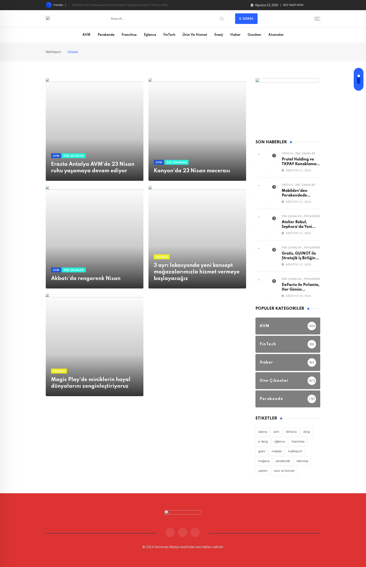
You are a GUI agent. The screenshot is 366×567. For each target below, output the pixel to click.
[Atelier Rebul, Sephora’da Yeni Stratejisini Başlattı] (266, 224)
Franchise (129, 35)
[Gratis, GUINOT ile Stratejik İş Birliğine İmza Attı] (266, 255)
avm (276, 432)
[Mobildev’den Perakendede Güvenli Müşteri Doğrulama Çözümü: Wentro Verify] (266, 192)
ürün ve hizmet (284, 471)
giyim (261, 451)
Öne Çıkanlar (305, 153)
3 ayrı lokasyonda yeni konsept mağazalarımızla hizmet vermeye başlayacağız (197, 272)
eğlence (279, 441)
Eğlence (150, 35)
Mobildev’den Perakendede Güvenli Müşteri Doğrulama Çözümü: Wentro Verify (120, 5)
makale (277, 451)
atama (262, 432)
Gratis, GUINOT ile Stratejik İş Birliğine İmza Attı (300, 258)
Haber (235, 35)
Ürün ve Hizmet (195, 35)
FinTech (169, 35)
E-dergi (246, 18)
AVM (86, 35)
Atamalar (276, 35)
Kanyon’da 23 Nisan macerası (192, 171)
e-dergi (263, 441)
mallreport (295, 451)
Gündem (254, 35)
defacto (291, 432)
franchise (298, 441)
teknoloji (302, 461)
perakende (283, 461)
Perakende (106, 35)
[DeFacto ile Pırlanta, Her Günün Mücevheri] (266, 287)
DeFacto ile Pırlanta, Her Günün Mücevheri (300, 289)
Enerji (218, 35)
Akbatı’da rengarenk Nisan (86, 278)
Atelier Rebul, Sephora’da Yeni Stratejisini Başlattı (299, 227)
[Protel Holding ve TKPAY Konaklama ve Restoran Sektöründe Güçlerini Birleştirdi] (266, 161)
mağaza (263, 461)
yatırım (263, 471)
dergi (306, 432)
